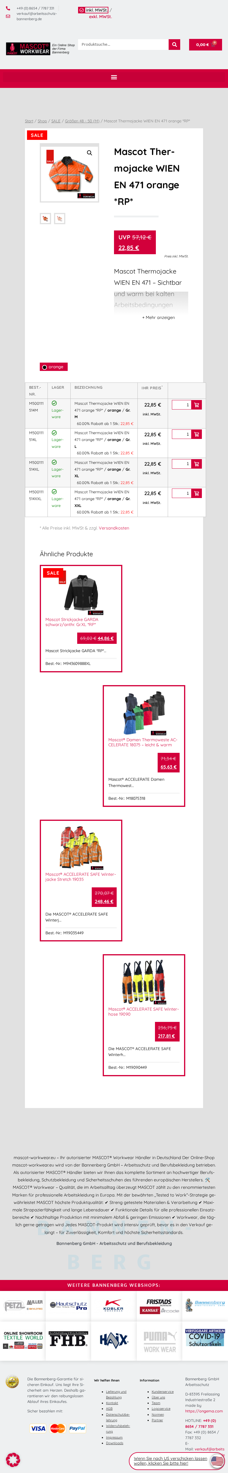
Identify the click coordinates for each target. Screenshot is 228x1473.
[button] (114, 77)
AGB (109, 1408)
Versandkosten (114, 528)
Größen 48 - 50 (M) (82, 120)
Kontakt (112, 1403)
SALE (56, 120)
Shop (42, 120)
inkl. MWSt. (97, 10)
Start (29, 120)
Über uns (158, 1397)
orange (56, 366)
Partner (157, 1420)
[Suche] (174, 44)
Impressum (114, 1437)
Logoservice (161, 1408)
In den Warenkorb (196, 405)
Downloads (114, 1443)
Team (156, 1403)
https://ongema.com (204, 1411)
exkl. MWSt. (100, 16)
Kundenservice (163, 1392)
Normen (158, 1414)
